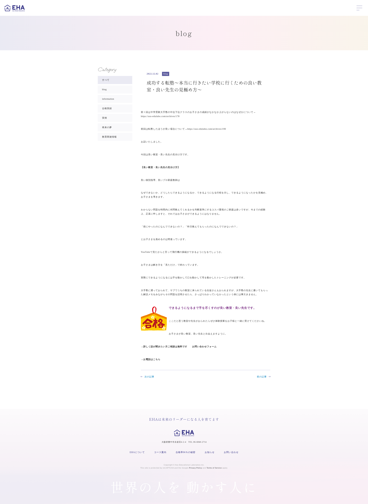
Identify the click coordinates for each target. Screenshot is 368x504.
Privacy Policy (195, 468)
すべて (105, 80)
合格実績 (107, 108)
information (108, 99)
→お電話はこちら (150, 359)
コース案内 (160, 452)
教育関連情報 (109, 137)
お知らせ (209, 452)
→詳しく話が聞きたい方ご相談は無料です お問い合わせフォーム (180, 346)
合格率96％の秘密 (185, 452)
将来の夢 (107, 127)
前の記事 (262, 376)
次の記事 (149, 376)
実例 (104, 118)
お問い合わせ (231, 452)
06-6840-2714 (200, 442)
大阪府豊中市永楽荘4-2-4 (174, 442)
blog (104, 89)
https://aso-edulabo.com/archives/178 (160, 116)
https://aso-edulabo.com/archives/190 (206, 129)
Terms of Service (214, 468)
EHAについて (137, 452)
